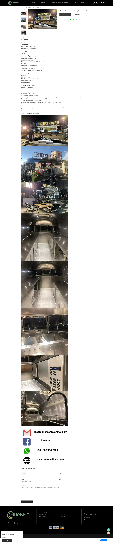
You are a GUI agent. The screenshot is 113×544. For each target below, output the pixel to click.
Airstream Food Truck (30, 7)
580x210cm (38, 7)
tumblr (83, 19)
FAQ (62, 512)
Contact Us (77, 14)
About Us (63, 514)
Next (23, 37)
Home (33, 2)
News (82, 2)
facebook (67, 19)
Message (23, 485)
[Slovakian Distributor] (62, 527)
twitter (73, 19)
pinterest (80, 19)
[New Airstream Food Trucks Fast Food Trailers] (50, 527)
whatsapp (77, 19)
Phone (59, 479)
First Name (23, 473)
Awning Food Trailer (42, 516)
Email (22, 479)
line (70, 19)
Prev (23, 9)
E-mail (108, 532)
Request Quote (65, 14)
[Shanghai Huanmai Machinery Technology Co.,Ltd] (19, 520)
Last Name (60, 473)
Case (74, 2)
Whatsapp (108, 529)
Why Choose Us (64, 518)
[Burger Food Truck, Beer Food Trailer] (57, 527)
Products (43, 2)
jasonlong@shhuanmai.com (91, 519)
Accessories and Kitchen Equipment (59, 2)
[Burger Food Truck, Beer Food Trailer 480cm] (54, 527)
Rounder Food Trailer (43, 514)
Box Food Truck (42, 518)
